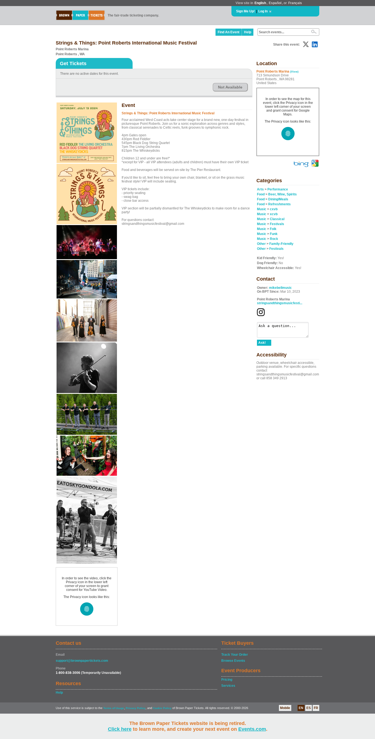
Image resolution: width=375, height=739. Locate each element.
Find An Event (228, 32)
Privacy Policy (135, 708)
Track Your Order (234, 655)
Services (228, 686)
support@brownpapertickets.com (82, 661)
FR (316, 708)
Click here (119, 729)
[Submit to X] (305, 44)
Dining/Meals (278, 199)
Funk (274, 234)
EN (301, 708)
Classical (277, 219)
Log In (263, 11)
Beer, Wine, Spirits (282, 194)
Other (261, 244)
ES (308, 708)
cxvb (274, 209)
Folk (273, 229)
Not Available (230, 87)
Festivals (277, 224)
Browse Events (233, 661)
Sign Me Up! (245, 11)
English (260, 3)
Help (247, 32)
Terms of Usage (113, 708)
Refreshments (279, 204)
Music (261, 209)
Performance (277, 189)
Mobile (285, 708)
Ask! (262, 343)
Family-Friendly (281, 244)
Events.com (252, 729)
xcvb (274, 214)
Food (261, 194)
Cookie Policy (162, 708)
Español (275, 3)
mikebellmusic (280, 288)
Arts (260, 189)
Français (295, 3)
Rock (274, 239)
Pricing (226, 680)
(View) (294, 71)
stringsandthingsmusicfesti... (279, 303)
